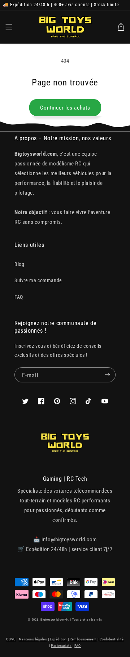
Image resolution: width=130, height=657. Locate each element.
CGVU (11, 639)
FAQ (18, 297)
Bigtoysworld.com (52, 619)
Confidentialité (112, 639)
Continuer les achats (65, 108)
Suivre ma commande (38, 280)
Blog (19, 264)
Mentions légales (33, 639)
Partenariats (61, 646)
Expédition (58, 639)
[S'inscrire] (107, 374)
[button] (9, 27)
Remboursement (83, 639)
